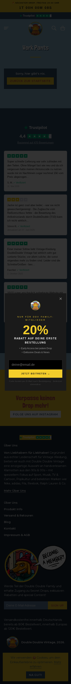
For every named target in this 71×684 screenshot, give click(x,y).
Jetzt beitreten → (35, 373)
